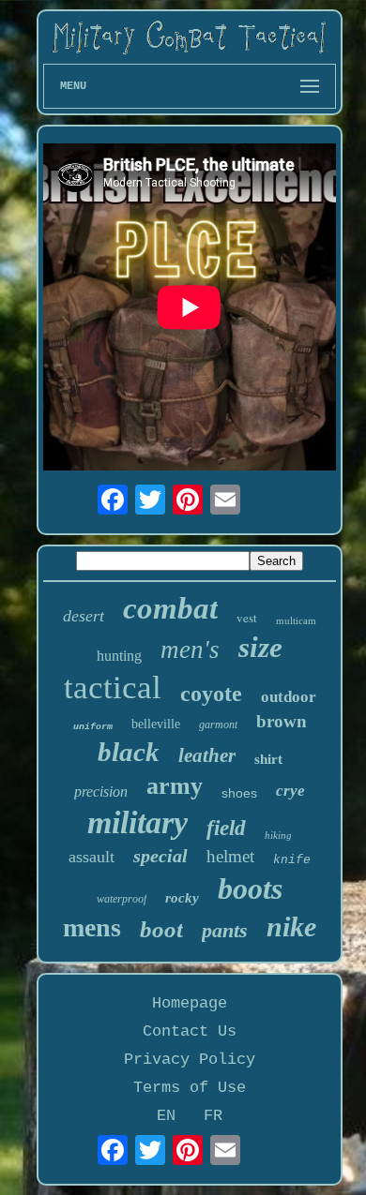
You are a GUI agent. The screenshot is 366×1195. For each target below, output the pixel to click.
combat (170, 608)
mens (92, 927)
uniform (93, 727)
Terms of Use (189, 1088)
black (129, 752)
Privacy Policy (189, 1059)
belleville (155, 724)
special (160, 855)
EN (166, 1116)
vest (246, 617)
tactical (112, 687)
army (174, 785)
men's (190, 649)
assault (91, 856)
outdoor (288, 697)
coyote (211, 693)
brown (281, 721)
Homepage (189, 1003)
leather (207, 755)
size (260, 647)
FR (213, 1116)
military (137, 822)
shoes (239, 792)
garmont (218, 724)
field (226, 828)
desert (83, 615)
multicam (296, 620)
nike (291, 926)
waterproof (121, 898)
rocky (182, 897)
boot (161, 929)
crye (290, 790)
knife (292, 860)
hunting (119, 656)
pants (225, 930)
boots (250, 888)
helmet (230, 856)
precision (101, 791)
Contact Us (189, 1031)
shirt (268, 759)
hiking (278, 835)
